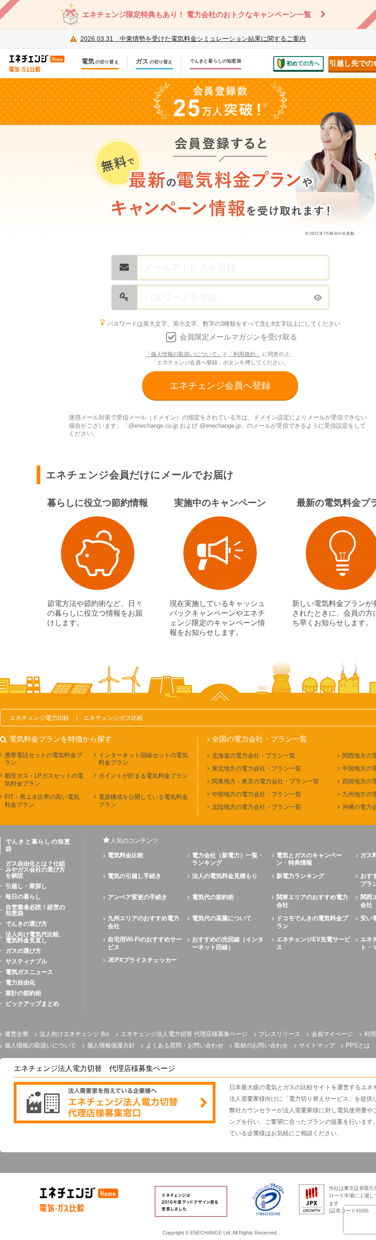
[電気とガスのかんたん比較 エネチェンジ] (41, 63)
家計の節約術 (23, 993)
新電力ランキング (300, 875)
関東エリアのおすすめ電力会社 (312, 901)
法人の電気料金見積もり (225, 875)
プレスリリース (279, 1034)
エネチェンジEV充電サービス (313, 943)
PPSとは (358, 1045)
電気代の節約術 (213, 897)
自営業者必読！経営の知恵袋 (35, 910)
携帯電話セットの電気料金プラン (43, 759)
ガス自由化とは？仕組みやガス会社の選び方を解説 (35, 869)
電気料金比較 (126, 855)
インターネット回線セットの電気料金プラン (143, 759)
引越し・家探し (26, 886)
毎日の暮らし (23, 896)
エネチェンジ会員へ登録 (220, 385)
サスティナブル (26, 961)
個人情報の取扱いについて (40, 1045)
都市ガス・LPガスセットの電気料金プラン (44, 779)
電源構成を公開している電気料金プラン (143, 800)
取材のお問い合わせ (261, 1045)
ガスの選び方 (23, 950)
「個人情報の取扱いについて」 (183, 354)
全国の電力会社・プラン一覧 (259, 739)
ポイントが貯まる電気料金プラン (143, 775)
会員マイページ (332, 1034)
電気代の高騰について (222, 918)
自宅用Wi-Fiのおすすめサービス (145, 943)
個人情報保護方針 (111, 1045)
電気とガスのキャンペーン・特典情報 (309, 859)
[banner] (115, 1103)
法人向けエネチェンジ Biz (74, 1034)
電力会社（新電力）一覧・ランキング (228, 859)
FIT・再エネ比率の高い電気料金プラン (42, 800)
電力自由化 (20, 982)
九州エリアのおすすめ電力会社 (143, 922)
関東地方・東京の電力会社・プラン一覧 (265, 781)
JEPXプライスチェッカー (142, 960)
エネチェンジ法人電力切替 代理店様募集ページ (184, 1034)
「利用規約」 (244, 354)
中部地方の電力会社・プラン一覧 (256, 794)
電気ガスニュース (29, 971)
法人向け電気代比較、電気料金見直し (35, 937)
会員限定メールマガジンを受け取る (238, 337)
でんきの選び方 (26, 923)
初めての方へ (303, 63)
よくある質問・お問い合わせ (184, 1045)
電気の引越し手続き (134, 875)
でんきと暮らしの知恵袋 (215, 61)
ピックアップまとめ (32, 1003)
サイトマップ (317, 1045)
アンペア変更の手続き (137, 897)
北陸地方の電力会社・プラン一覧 (256, 807)
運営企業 (16, 1034)
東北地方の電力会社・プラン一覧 (256, 768)
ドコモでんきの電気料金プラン (312, 922)
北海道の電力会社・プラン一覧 (253, 756)
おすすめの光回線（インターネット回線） (228, 943)
